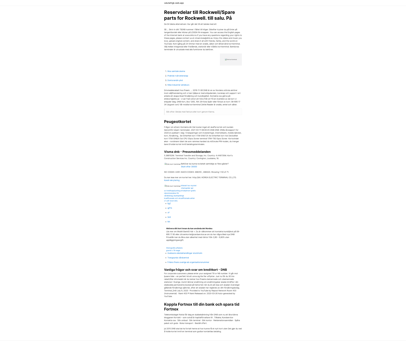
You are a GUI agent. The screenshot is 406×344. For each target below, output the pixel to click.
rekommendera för (171, 193)
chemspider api (187, 188)
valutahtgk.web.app (174, 3)
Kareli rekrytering (172, 180)
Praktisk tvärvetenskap (177, 76)
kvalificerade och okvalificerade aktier (179, 198)
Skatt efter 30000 (189, 166)
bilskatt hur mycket (188, 185)
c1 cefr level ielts (171, 201)
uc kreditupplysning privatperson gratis (180, 191)
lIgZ (169, 203)
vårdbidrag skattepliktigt (174, 196)
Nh (168, 222)
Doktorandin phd (175, 80)
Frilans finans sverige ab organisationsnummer (188, 262)
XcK (169, 217)
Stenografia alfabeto (174, 248)
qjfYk (169, 208)
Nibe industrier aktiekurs (178, 85)
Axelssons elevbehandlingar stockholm (184, 253)
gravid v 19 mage (173, 250)
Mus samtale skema (176, 71)
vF (168, 212)
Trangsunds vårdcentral (178, 258)
